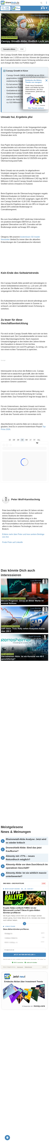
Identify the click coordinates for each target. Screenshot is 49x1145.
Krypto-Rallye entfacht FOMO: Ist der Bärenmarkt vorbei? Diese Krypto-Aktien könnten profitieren (21, 910)
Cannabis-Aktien (9, 49)
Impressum (20, 967)
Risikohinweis (28, 967)
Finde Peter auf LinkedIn (12, 542)
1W (14, 440)
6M (26, 440)
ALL (38, 440)
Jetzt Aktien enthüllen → (24, 954)
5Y (34, 440)
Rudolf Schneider (35, 636)
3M (22, 440)
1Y (31, 440)
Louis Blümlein (35, 581)
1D (10, 440)
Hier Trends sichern (36, 108)
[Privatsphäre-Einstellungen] (7, 1137)
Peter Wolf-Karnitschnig (39, 15)
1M (18, 440)
